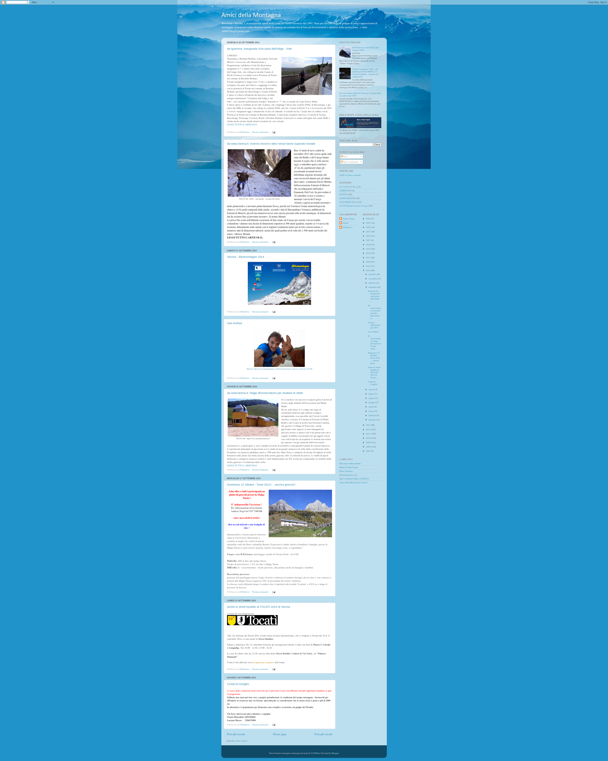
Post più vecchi (323, 734)
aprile (371, 406)
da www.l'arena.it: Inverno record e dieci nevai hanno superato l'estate (271, 143)
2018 (368, 253)
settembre (373, 287)
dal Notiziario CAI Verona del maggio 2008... (365, 48)
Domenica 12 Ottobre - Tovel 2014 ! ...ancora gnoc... (374, 358)
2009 (368, 442)
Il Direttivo (347, 227)
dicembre (373, 274)
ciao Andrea (234, 323)
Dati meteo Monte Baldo (350, 463)
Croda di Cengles (238, 684)
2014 (368, 270)
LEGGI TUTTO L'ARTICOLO (242, 124)
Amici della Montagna (251, 15)
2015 (368, 266)
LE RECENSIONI (347, 198)
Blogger (335, 753)
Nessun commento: (260, 132)
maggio (372, 402)
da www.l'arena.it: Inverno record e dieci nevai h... (374, 312)
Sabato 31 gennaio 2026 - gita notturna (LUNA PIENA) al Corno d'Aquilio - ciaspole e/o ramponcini (365, 73)
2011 (368, 433)
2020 (368, 244)
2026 (368, 218)
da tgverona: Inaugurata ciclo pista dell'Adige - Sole (259, 48)
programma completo (263, 662)
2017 (368, 257)
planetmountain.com (348, 474)
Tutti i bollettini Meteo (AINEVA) (354, 478)
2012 (368, 429)
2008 (368, 446)
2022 (368, 235)
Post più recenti (236, 734)
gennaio (372, 419)
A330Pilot (315, 753)
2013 (368, 425)
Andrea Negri (348, 218)
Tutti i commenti (350, 161)
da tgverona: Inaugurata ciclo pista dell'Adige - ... (374, 296)
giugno (372, 398)
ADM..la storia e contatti (350, 175)
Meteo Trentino (346, 471)
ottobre (372, 282)
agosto (372, 389)
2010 (368, 438)
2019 (368, 248)
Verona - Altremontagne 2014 (245, 256)
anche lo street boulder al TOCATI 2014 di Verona (258, 606)
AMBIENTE (344, 190)
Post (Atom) (241, 740)
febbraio (373, 415)
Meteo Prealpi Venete (348, 467)
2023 (368, 231)
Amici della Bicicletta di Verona (353, 482)
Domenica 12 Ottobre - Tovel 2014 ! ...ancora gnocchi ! (261, 484)
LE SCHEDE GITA (347, 202)
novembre (373, 278)
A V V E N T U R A (348, 186)
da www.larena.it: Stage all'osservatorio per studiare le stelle (265, 393)
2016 (368, 261)
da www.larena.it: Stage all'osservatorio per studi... (374, 342)
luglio (371, 393)
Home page (279, 734)
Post (345, 156)
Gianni (345, 223)
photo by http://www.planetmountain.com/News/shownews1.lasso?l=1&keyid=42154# (279, 369)
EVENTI (343, 194)
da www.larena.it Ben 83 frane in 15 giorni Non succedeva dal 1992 (360, 94)
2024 (368, 227)
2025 (368, 222)
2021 (368, 240)
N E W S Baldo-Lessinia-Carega (353, 205)
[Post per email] (274, 132)
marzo (372, 411)
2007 (368, 451)
